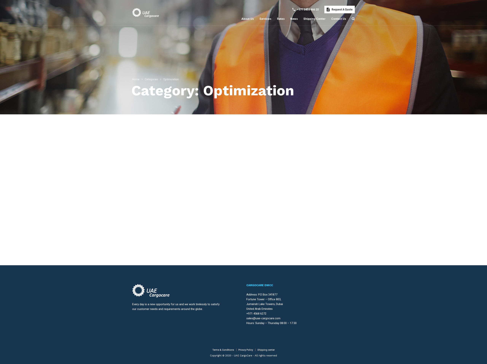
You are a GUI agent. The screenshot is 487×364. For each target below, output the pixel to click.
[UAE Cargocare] (145, 13)
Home (135, 79)
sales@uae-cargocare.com (263, 318)
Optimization (234, 213)
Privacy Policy (245, 349)
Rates (281, 19)
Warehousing (313, 213)
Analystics (219, 213)
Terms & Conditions (223, 349)
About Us (247, 19)
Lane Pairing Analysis (233, 219)
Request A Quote (342, 9)
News (294, 19)
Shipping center (266, 349)
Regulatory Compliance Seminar (319, 219)
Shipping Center (314, 19)
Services (265, 19)
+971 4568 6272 (256, 313)
